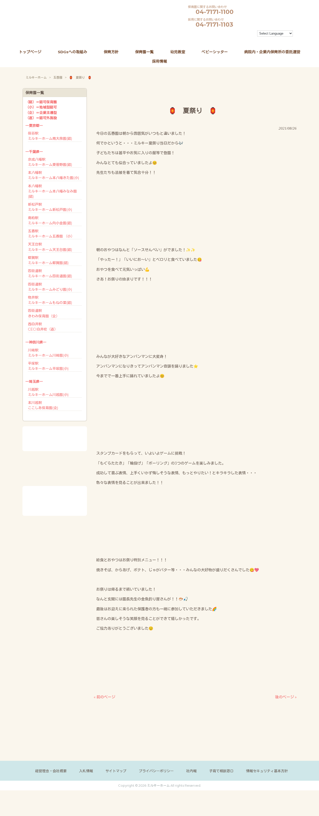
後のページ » (286, 697)
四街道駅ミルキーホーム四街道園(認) (50, 273)
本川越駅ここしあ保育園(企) (43, 405)
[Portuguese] (223, 40)
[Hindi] (241, 34)
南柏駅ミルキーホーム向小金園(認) (50, 220)
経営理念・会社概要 (51, 771)
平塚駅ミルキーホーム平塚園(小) (48, 366)
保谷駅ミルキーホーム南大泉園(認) (50, 136)
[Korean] (214, 40)
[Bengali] (219, 34)
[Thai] (237, 40)
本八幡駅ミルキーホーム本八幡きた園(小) (53, 175)
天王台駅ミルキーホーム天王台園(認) (50, 247)
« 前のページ (104, 697)
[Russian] (228, 40)
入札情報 (86, 771)
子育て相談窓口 (221, 771)
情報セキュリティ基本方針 (267, 771)
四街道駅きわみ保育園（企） (43, 313)
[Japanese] (250, 34)
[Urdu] (246, 40)
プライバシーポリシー (156, 771)
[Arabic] (214, 34)
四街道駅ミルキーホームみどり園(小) (50, 287)
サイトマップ (115, 771)
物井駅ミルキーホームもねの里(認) (50, 300)
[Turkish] (241, 40)
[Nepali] (219, 40)
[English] (232, 34)
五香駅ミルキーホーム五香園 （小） (51, 234)
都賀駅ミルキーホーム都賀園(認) (48, 260)
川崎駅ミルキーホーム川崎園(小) (48, 353)
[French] (237, 34)
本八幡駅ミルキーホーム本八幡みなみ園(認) (52, 191)
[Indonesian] (246, 34)
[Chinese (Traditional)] (228, 34)
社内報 (191, 771)
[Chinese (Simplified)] (223, 34)
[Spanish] (232, 40)
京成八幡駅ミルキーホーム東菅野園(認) (50, 162)
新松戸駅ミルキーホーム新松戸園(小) (50, 207)
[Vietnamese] (250, 40)
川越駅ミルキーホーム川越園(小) (48, 392)
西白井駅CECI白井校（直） (43, 327)
